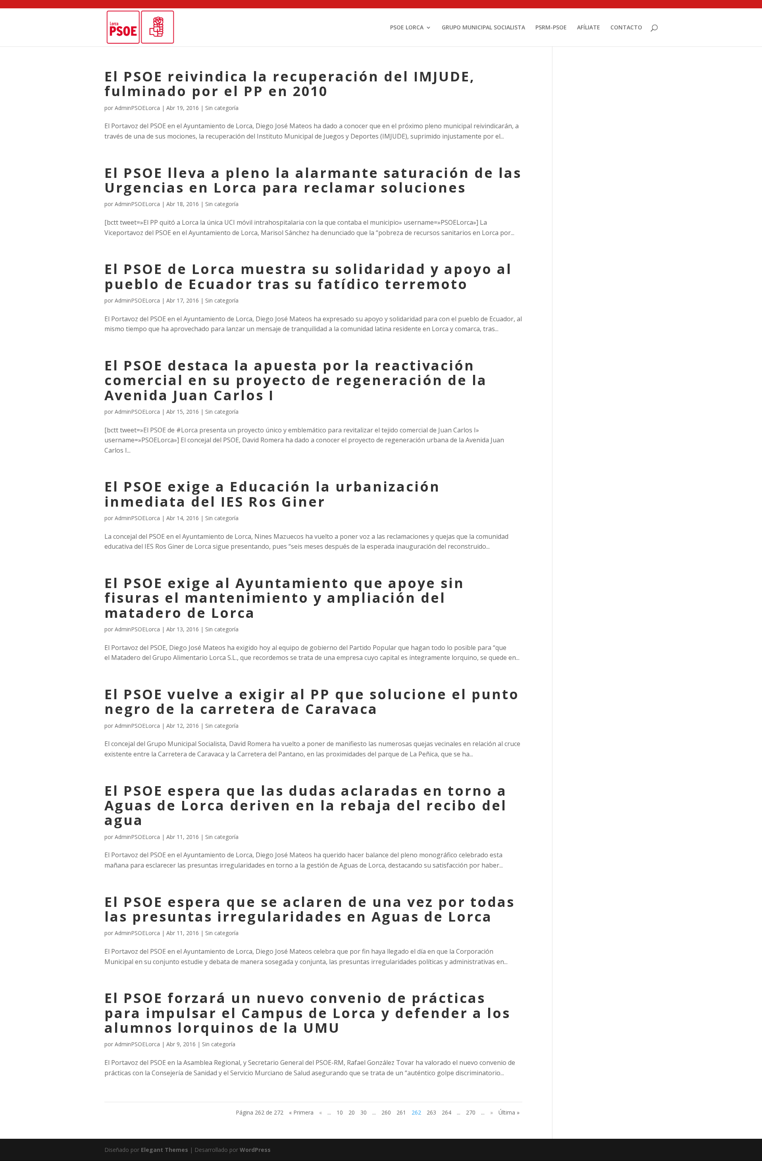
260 (386, 1112)
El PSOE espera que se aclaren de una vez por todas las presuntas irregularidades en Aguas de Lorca (309, 909)
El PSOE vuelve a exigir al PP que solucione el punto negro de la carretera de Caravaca (311, 701)
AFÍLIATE (588, 28)
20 (351, 1112)
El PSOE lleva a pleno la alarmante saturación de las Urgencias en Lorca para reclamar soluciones (312, 180)
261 (401, 1112)
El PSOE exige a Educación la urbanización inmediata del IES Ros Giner (272, 493)
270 (470, 1112)
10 (340, 1112)
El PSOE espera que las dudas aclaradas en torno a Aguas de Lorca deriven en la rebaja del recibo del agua (305, 805)
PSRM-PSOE (551, 28)
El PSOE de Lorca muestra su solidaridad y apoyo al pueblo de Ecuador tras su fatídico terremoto (308, 276)
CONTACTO (626, 28)
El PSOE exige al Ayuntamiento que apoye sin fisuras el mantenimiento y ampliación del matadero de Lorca (284, 598)
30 (363, 1112)
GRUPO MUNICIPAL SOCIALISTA (483, 28)
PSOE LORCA (406, 28)
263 (431, 1112)
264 (446, 1112)
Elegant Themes (164, 1149)
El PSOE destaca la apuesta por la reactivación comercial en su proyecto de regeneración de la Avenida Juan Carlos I (295, 380)
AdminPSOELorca (137, 108)
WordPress (255, 1149)
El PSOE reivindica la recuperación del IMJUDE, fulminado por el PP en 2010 (289, 83)
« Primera (301, 1112)
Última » (509, 1112)
